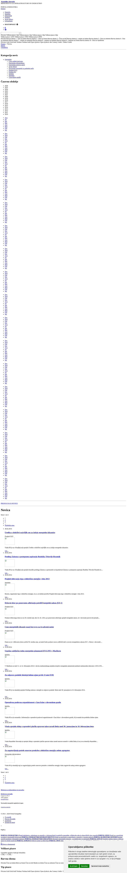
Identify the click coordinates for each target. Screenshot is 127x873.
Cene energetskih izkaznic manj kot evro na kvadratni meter (29, 627)
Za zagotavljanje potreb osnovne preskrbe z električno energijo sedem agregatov (37, 750)
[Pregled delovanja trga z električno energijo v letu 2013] (10, 590)
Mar (6, 126)
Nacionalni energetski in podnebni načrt (21, 68)
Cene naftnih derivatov (16, 61)
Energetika (8, 59)
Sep (6, 139)
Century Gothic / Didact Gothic (62, 871)
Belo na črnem (20, 863)
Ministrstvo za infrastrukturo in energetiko (12, 790)
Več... (6, 551)
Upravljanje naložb (15, 77)
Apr (6, 125)
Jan (6, 130)
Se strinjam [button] (73, 866)
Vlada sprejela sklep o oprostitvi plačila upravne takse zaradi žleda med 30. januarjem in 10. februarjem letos (49, 726)
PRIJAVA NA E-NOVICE (9, 503)
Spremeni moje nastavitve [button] (100, 866)
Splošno (11, 74)
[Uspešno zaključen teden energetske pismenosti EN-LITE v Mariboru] (10, 662)
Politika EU (12, 72)
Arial (7, 871)
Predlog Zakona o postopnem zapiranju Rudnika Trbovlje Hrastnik (32, 557)
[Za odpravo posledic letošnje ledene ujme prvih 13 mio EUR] (10, 687)
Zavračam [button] (84, 866)
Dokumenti (8, 16)
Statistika (7, 14)
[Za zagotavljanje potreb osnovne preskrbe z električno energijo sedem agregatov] (10, 762)
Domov (3, 9)
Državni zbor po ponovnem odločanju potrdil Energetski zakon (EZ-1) (33, 603)
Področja (7, 12)
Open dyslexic (35, 871)
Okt (6, 137)
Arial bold (13, 871)
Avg (6, 118)
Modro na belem (39, 863)
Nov (6, 135)
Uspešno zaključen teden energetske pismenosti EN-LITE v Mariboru (33, 651)
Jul (6, 119)
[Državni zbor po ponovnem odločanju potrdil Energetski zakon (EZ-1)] (10, 614)
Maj (6, 123)
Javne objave (9, 19)
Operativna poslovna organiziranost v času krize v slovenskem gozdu (33, 702)
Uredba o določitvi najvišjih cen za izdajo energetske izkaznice (30, 532)
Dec (6, 133)
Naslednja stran (9, 525)
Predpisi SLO (13, 70)
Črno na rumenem (61, 863)
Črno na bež (29, 863)
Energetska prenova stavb (17, 65)
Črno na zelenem (49, 863)
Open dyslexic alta (46, 871)
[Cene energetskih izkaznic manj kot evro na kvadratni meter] (10, 638)
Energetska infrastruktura (16, 63)
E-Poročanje (9, 21)
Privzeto (3, 863)
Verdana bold (26, 871)
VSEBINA (4, 47)
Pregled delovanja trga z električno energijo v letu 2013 (27, 579)
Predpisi (7, 17)
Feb (6, 128)
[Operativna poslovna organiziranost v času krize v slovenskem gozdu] (10, 714)
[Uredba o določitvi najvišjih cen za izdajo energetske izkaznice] (10, 544)
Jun (6, 121)
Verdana (19, 871)
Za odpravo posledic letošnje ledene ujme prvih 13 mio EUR (29, 675)
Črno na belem (11, 863)
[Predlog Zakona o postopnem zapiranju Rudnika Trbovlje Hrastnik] (10, 566)
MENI (3, 46)
